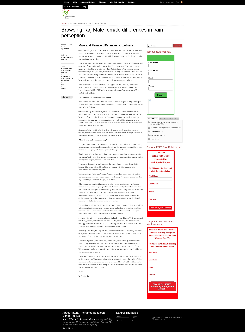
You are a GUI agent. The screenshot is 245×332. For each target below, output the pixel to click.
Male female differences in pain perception (67, 78)
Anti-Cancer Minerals (157, 135)
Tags (176, 119)
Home (66, 2)
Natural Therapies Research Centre (79, 319)
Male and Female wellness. (67, 58)
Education (102, 2)
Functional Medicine (88, 2)
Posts (162, 2)
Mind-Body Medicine (117, 2)
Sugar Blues (154, 139)
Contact (151, 86)
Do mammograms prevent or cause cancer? (165, 128)
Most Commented (166, 119)
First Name (153, 63)
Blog (84, 7)
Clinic (75, 2)
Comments (170, 2)
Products (131, 2)
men (62, 84)
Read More (68, 328)
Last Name (153, 70)
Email (178, 2)
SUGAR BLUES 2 (156, 131)
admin (66, 49)
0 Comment (66, 97)
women (63, 88)
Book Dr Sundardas (71, 7)
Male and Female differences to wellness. (106, 45)
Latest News (152, 119)
